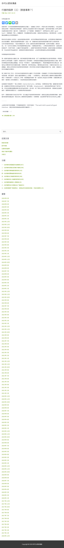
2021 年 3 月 (5, 387)
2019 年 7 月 (5, 446)
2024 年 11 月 (6, 259)
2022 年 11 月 (6, 329)
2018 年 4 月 (5, 489)
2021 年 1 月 (5, 393)
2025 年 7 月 (5, 236)
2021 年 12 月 (6, 361)
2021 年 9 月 (5, 370)
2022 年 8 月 (5, 338)
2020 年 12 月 (6, 396)
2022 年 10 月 (6, 332)
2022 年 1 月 (5, 358)
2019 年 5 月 (5, 451)
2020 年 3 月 (5, 422)
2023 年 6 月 (5, 309)
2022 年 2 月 (5, 355)
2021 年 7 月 (5, 376)
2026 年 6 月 (5, 204)
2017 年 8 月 (5, 512)
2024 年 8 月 (5, 268)
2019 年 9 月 (5, 440)
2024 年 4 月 (5, 280)
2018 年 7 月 (5, 480)
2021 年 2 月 (5, 390)
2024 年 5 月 (5, 277)
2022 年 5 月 (5, 347)
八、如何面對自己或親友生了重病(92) (13, 185)
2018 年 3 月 (5, 492)
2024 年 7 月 (5, 271)
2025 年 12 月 (6, 221)
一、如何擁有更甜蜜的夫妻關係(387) (13, 165)
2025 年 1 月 (5, 253)
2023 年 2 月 (5, 320)
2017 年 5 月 (5, 521)
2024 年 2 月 (5, 285)
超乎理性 (4, 146)
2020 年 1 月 (5, 428)
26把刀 (4, 154)
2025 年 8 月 (5, 233)
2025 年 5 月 (5, 242)
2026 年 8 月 (5, 198)
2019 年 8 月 (5, 443)
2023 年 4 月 (5, 315)
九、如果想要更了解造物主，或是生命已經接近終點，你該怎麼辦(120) (23, 188)
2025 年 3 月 (5, 248)
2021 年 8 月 (5, 373)
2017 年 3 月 (5, 527)
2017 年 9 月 (5, 510)
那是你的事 (5, 143)
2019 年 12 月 (6, 431)
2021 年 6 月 (5, 379)
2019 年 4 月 (5, 454)
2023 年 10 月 (6, 297)
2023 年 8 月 (5, 303)
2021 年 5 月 (5, 381)
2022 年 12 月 (6, 326)
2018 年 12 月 (6, 466)
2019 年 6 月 (5, 448)
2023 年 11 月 (6, 294)
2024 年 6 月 (5, 274)
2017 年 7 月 (5, 515)
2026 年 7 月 (5, 201)
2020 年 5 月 (5, 416)
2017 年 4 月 (5, 524)
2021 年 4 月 (5, 384)
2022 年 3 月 (5, 352)
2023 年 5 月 (5, 312)
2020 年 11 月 (6, 399)
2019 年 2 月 (5, 460)
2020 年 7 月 (5, 411)
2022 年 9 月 (5, 335)
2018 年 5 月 (5, 486)
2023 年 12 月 (6, 291)
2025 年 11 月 (6, 224)
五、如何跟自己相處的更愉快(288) (12, 176)
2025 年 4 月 (5, 245)
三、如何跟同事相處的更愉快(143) (12, 170)
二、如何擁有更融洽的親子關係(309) (13, 167)
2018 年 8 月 (5, 478)
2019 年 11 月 (6, 434)
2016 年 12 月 (6, 536)
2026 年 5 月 (5, 207)
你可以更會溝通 (9, 3)
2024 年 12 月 (6, 256)
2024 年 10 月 (6, 262)
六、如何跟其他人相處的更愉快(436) (13, 179)
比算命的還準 (6, 148)
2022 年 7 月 (5, 341)
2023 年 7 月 (5, 306)
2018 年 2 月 (5, 495)
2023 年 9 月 (5, 300)
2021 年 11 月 (6, 364)
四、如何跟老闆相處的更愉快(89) (12, 173)
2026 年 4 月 (5, 210)
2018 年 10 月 (6, 472)
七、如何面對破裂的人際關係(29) (12, 182)
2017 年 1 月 (5, 533)
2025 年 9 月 (5, 230)
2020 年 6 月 (5, 414)
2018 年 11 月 (6, 469)
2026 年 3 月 (5, 213)
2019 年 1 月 (5, 463)
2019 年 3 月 (5, 457)
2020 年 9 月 (5, 405)
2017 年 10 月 (6, 507)
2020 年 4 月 (5, 419)
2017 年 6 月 (5, 518)
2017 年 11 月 (6, 504)
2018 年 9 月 (5, 475)
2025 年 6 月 (5, 239)
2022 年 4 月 (5, 349)
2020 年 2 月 (5, 425)
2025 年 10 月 (6, 227)
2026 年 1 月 (5, 219)
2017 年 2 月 (5, 530)
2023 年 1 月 (5, 323)
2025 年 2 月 (5, 251)
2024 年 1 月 (5, 288)
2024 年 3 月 (5, 283)
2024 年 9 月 (5, 265)
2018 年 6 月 (5, 483)
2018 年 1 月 (5, 498)
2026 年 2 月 (5, 216)
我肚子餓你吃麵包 (7, 151)
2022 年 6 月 (5, 344)
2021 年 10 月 (6, 367)
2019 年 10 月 (6, 437)
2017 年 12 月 (6, 501)
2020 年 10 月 (6, 402)
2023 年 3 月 (5, 317)
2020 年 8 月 (5, 408)
